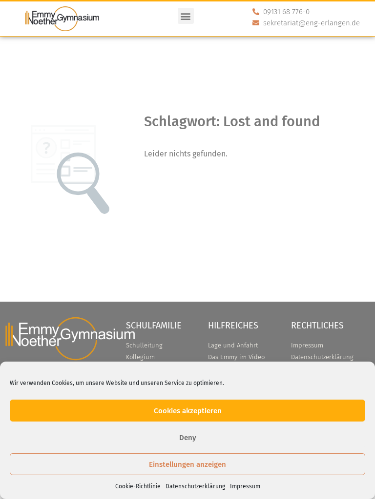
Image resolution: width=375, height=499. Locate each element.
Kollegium (140, 357)
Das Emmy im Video (236, 357)
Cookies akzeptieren (188, 410)
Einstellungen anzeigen (187, 464)
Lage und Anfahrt (233, 345)
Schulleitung (144, 345)
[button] (186, 16)
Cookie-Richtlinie (138, 486)
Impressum (245, 486)
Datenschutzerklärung (195, 486)
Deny (187, 437)
